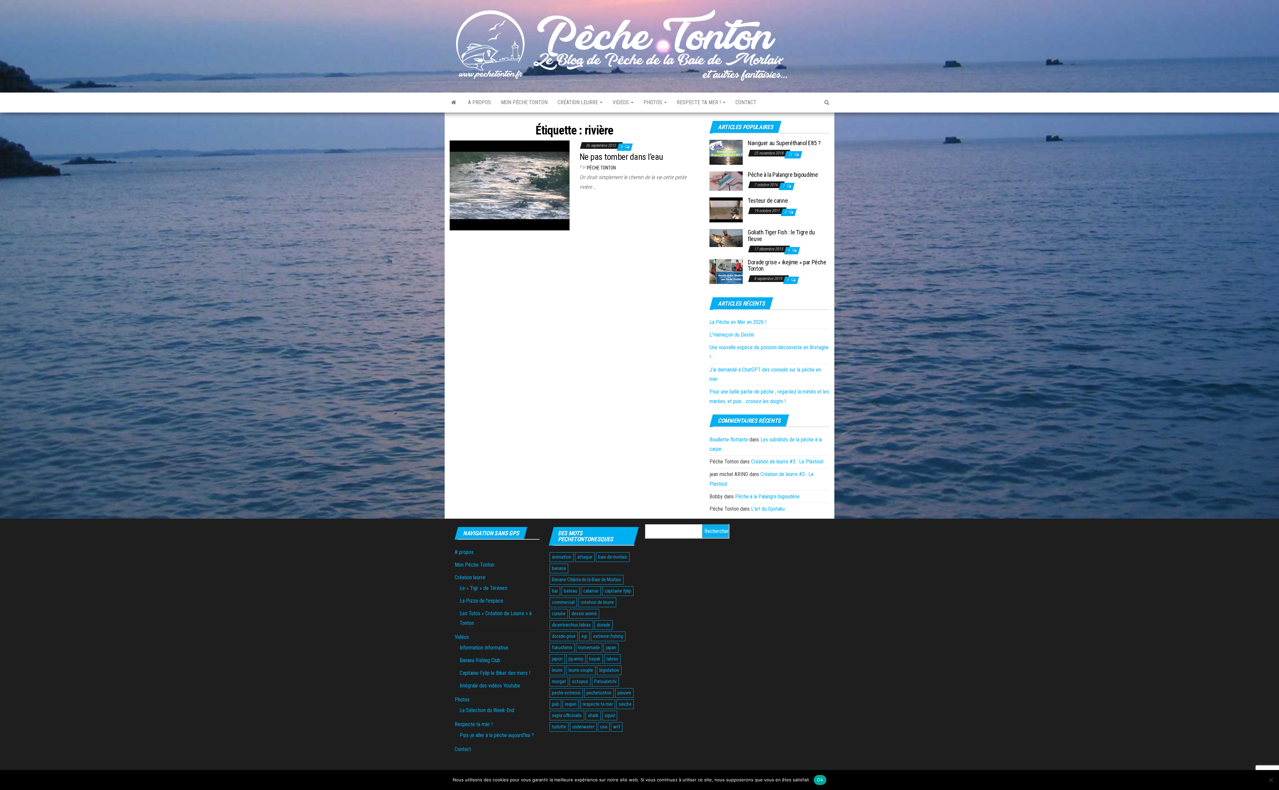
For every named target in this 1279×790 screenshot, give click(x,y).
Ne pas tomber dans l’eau (621, 157)
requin (571, 704)
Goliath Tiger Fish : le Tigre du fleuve (781, 235)
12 (790, 154)
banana (559, 568)
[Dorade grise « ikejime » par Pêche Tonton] (726, 271)
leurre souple (581, 670)
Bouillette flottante (728, 439)
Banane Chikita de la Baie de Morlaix (586, 580)
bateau (570, 591)
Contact (745, 102)
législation (609, 670)
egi (584, 636)
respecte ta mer (598, 704)
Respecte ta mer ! (699, 102)
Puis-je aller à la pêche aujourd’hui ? (497, 735)
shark (593, 715)
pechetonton (599, 693)
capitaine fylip (618, 591)
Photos (653, 102)
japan (611, 648)
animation (561, 557)
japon (557, 659)
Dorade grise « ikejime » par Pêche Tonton (787, 265)
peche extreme (566, 693)
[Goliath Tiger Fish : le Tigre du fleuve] (726, 238)
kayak (595, 659)
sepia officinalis (567, 715)
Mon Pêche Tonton (524, 102)
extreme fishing (608, 636)
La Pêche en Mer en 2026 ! (737, 322)
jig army (576, 659)
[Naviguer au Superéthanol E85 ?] (726, 152)
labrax (612, 659)
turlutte (559, 727)
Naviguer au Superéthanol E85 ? (784, 142)
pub (555, 704)
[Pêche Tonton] (454, 103)
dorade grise (564, 636)
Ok (820, 779)
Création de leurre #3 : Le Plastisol (787, 461)
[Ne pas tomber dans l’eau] (510, 185)
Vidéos (621, 102)
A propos (479, 102)
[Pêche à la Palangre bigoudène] (726, 181)
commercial (563, 602)
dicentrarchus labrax (571, 625)
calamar (591, 591)
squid (610, 715)
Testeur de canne (768, 200)
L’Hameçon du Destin (731, 335)
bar (555, 591)
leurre (557, 670)
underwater (583, 727)
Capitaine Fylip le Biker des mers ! (495, 673)
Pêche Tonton (601, 167)
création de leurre (597, 602)
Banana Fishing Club (480, 660)
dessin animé (584, 614)
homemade (589, 648)
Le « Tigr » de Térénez (483, 588)
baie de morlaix (612, 557)
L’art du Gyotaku (768, 509)
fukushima (562, 648)
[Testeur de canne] (726, 209)
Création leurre (578, 102)
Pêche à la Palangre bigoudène (783, 174)
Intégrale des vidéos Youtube (490, 685)
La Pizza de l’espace (481, 601)
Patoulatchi (605, 681)
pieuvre (624, 693)
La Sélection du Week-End (487, 710)
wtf (616, 727)
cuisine (559, 614)
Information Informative (484, 648)
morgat (559, 681)
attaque (584, 557)
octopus (580, 681)
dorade (603, 625)
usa (603, 727)
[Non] (1270, 780)
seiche (625, 704)
